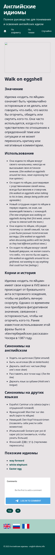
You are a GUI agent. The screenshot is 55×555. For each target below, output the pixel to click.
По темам (31, 31)
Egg (9, 510)
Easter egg (15, 468)
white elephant (18, 464)
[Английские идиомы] (5, 31)
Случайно (46, 31)
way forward (16, 460)
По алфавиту (16, 31)
